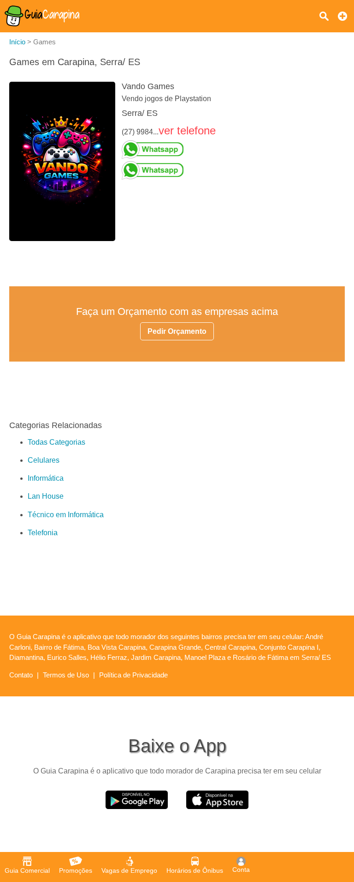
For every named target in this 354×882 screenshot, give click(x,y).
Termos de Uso (66, 675)
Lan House (46, 496)
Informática (46, 478)
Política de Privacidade (133, 675)
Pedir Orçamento (177, 331)
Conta (241, 869)
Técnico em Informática (66, 515)
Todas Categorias (56, 442)
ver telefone (187, 130)
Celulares (43, 460)
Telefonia (43, 533)
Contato (21, 675)
